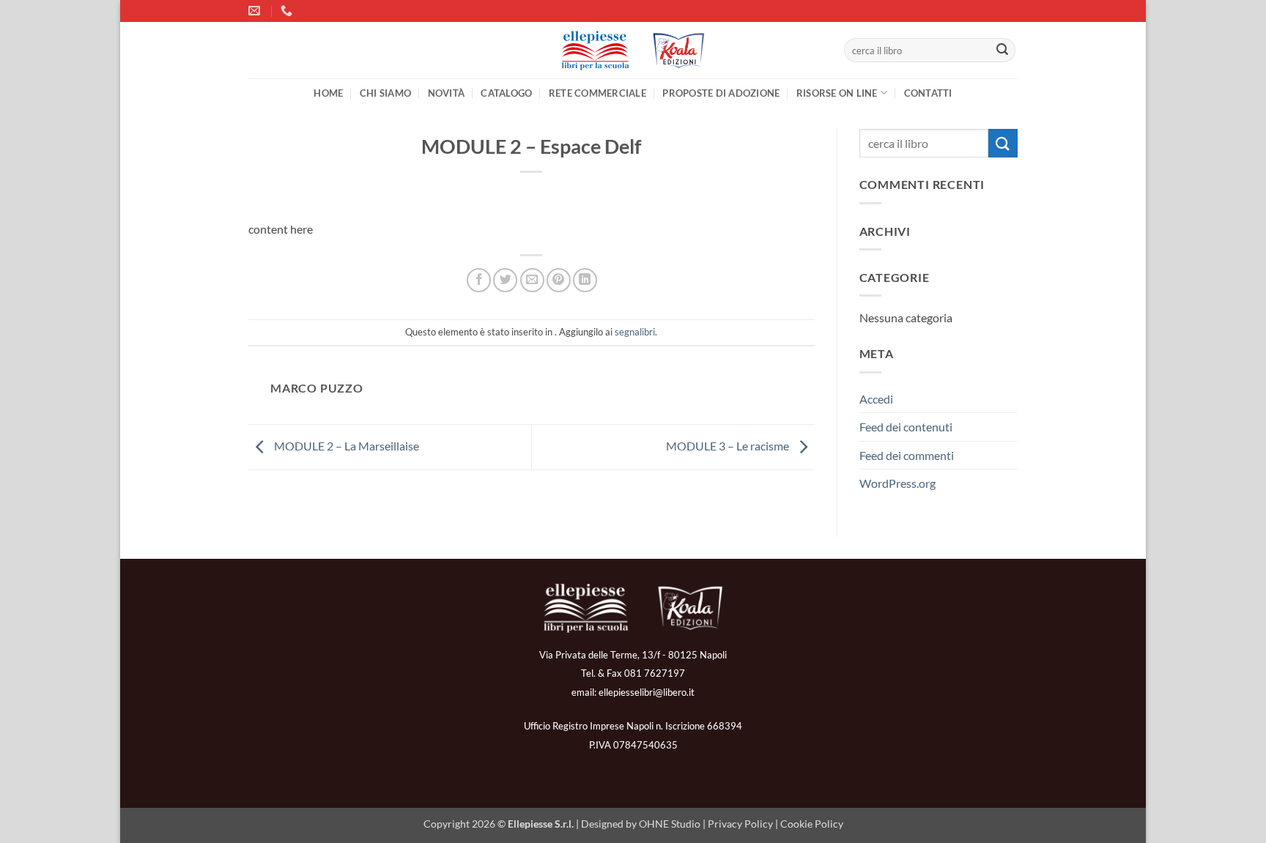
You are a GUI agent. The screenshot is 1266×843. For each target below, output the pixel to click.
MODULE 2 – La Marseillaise (345, 446)
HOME (328, 93)
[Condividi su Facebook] (479, 280)
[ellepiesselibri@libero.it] (256, 10)
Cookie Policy (811, 823)
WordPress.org (897, 483)
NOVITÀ (446, 93)
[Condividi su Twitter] (505, 280)
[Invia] (1002, 50)
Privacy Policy (740, 823)
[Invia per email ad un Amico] (532, 280)
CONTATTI (928, 93)
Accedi (876, 399)
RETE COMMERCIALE (597, 93)
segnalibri (635, 332)
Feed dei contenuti (905, 427)
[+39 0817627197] (288, 10)
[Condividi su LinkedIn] (585, 280)
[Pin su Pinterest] (559, 280)
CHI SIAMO (385, 93)
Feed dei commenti (906, 455)
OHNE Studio (669, 823)
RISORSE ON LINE (837, 93)
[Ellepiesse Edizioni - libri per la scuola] (633, 50)
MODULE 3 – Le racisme (728, 446)
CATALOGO (506, 93)
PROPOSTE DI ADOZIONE (721, 93)
